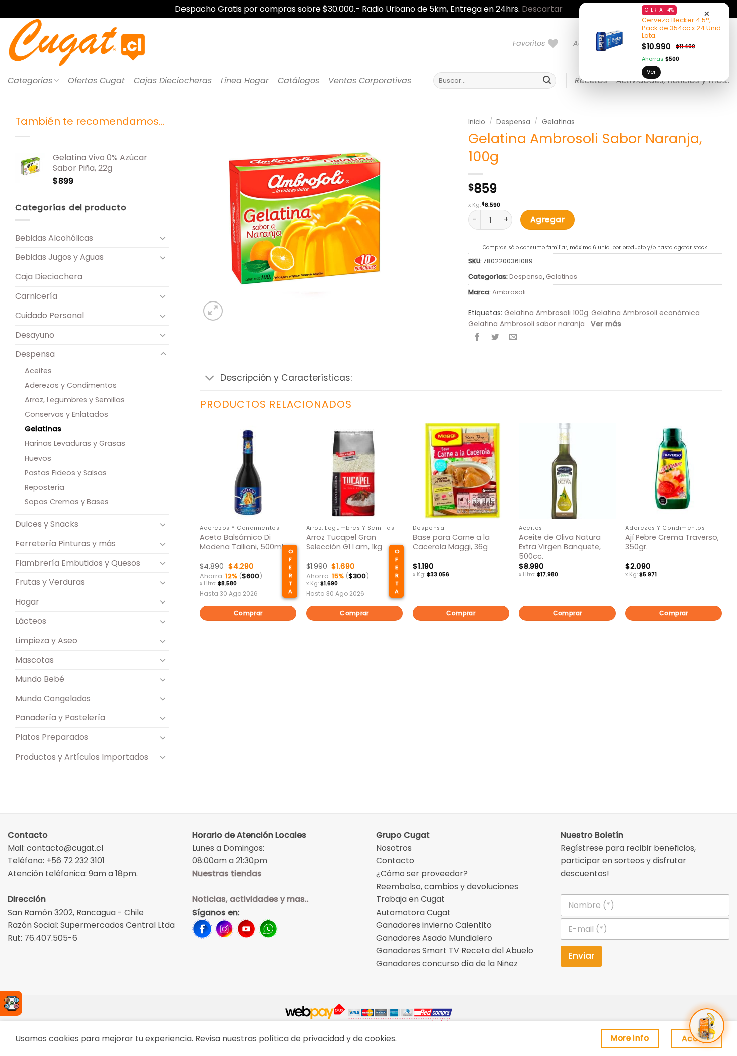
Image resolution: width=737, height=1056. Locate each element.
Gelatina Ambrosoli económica (645, 313)
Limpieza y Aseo (46, 640)
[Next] (721, 539)
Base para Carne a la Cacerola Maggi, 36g (451, 542)
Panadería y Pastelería (60, 717)
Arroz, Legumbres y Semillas (75, 400)
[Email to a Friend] (513, 338)
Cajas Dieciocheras (173, 80)
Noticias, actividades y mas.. (250, 899)
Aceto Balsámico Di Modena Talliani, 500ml (241, 542)
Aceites (38, 371)
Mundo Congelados (53, 698)
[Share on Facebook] (477, 338)
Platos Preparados (51, 737)
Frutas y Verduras (50, 582)
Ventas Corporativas (369, 80)
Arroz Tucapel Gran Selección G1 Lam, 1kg (344, 542)
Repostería (44, 487)
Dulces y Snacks (46, 524)
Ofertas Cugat (96, 80)
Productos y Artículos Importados (81, 757)
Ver (651, 72)
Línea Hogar (245, 80)
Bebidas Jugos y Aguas (59, 257)
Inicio (476, 122)
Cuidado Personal (49, 315)
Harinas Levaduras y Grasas (75, 443)
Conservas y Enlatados (66, 414)
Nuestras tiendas (227, 873)
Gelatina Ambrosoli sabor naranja (526, 324)
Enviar (581, 956)
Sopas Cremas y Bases (67, 502)
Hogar (27, 602)
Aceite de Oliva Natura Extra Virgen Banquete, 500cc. (560, 547)
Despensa (35, 354)
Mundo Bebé (39, 679)
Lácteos (30, 621)
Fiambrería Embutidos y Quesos (77, 563)
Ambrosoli (509, 292)
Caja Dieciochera (48, 276)
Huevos (38, 458)
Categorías (30, 80)
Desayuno (34, 335)
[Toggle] (163, 238)
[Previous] (200, 539)
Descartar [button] (542, 9)
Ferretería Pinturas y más (65, 543)
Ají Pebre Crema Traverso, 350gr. (672, 542)
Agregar (547, 219)
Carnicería (36, 296)
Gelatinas (43, 429)
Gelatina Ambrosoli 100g (546, 313)
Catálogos (298, 80)
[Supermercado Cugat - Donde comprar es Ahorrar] (89, 43)
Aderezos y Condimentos (71, 385)
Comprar (248, 613)
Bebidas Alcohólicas (54, 238)
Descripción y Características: (286, 378)
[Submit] (547, 80)
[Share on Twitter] (495, 338)
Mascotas (34, 660)
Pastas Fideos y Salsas (66, 473)
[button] (213, 311)
